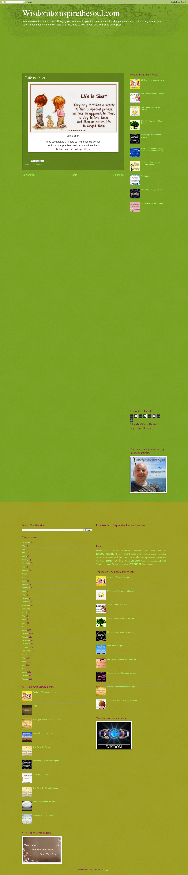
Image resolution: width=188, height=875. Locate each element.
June (24, 591)
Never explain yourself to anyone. (46, 761)
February (25, 598)
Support (99, 564)
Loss (125, 557)
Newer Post (28, 175)
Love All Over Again (115, 646)
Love (130, 557)
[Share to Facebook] (39, 161)
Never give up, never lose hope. (45, 733)
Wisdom (135, 563)
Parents (108, 561)
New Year (100, 561)
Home (74, 175)
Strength (162, 561)
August (24, 574)
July (23, 546)
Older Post (118, 175)
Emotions (162, 550)
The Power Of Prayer (41, 747)
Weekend (119, 564)
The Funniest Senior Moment (152, 94)
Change (116, 551)
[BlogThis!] (34, 161)
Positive (118, 560)
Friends (132, 554)
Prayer (127, 561)
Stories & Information (149, 561)
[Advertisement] (94, 49)
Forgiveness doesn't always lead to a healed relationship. (152, 150)
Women (145, 564)
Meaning (39, 165)
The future (107, 564)
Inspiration (162, 554)
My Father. (145, 176)
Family (126, 554)
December (26, 542)
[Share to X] (37, 161)
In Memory (153, 554)
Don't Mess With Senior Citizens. (120, 591)
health (139, 554)
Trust (114, 564)
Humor (145, 554)
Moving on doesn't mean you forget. (47, 720)
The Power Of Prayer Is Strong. (45, 788)
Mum (164, 557)
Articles (99, 551)
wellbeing (127, 564)
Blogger (106, 870)
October (25, 647)
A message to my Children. (44, 815)
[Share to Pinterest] (42, 161)
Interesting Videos (111, 557)
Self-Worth (135, 561)
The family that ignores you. (152, 190)
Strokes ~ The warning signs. (152, 80)
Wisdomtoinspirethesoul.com (71, 12)
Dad (145, 551)
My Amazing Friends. (41, 774)
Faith (120, 554)
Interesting (100, 557)
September (26, 609)
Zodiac (150, 564)
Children (126, 550)
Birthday (107, 551)
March (24, 556)
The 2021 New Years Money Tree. (120, 618)
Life (33, 165)
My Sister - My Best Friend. (152, 203)
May (23, 549)
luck (134, 557)
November (26, 605)
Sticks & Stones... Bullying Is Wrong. (122, 700)
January (25, 560)
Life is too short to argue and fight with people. (152, 163)
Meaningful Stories (155, 557)
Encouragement (106, 553)
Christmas (137, 551)
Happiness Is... (39, 706)
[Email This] (32, 161)
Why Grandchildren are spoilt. (45, 802)
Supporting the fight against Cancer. (121, 673)
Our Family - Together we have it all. (121, 659)
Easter (152, 551)
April (23, 553)
